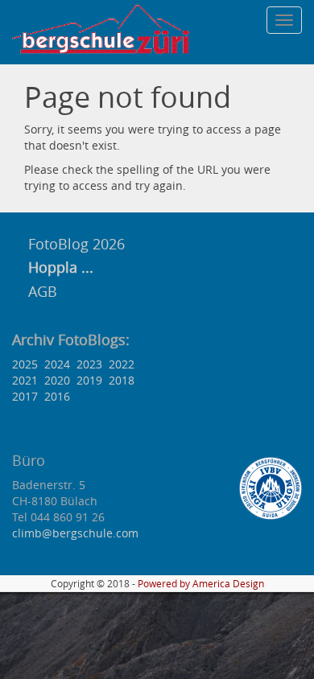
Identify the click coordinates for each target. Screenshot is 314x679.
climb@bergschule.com (75, 533)
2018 (121, 380)
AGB (42, 291)
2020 (57, 380)
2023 (89, 364)
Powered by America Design (201, 584)
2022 (121, 364)
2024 (57, 364)
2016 (57, 396)
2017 (25, 396)
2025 (25, 364)
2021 (25, 380)
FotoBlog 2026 (74, 243)
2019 (89, 380)
